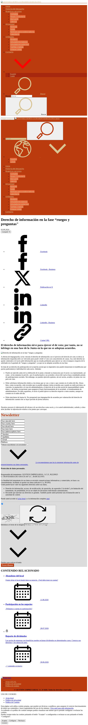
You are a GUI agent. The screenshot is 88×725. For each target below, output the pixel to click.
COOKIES (4, 723)
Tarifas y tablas (16, 47)
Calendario (14, 34)
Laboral (13, 21)
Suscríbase (7, 565)
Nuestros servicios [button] (14, 11)
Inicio (8, 6)
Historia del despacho (15, 9)
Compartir (5, 232)
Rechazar (21, 721)
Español (13, 74)
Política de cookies (12, 686)
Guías (12, 29)
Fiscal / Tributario (17, 16)
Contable (14, 14)
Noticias (13, 26)
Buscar (8, 96)
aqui (48, 499)
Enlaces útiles (16, 49)
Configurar (12, 721)
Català (12, 76)
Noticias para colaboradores (22, 31)
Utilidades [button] (10, 37)
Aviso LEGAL (11, 682)
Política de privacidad (13, 684)
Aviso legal (10, 698)
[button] (23, 72)
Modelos (14, 39)
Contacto (9, 52)
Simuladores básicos (19, 42)
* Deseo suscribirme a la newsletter (14, 445)
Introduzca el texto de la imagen (12, 525)
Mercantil (14, 19)
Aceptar (4, 721)
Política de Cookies (12, 702)
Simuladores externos (19, 44)
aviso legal (21, 499)
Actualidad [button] (10, 24)
